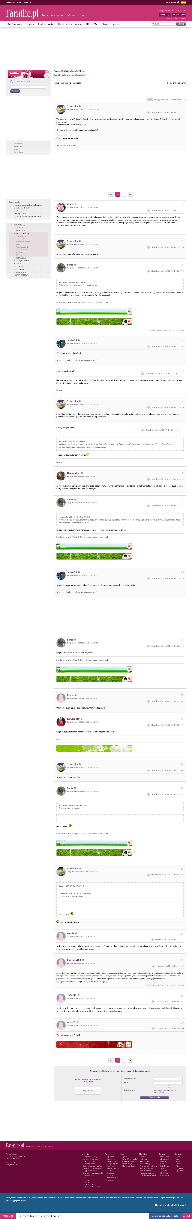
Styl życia (104, 24)
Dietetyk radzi (21, 236)
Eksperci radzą (112, 1161)
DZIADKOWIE (19, 266)
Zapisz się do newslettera (176, 18)
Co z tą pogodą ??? (20, 211)
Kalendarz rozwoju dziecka (92, 1173)
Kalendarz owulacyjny (90, 1157)
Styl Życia (164, 1173)
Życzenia (179, 1168)
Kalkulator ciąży (88, 1164)
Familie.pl (30, 24)
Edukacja (86, 1180)
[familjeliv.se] (183, 3)
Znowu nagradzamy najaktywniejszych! (27, 216)
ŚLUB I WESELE (20, 258)
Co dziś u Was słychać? (22, 208)
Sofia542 (72, 995)
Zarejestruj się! (87, 1090)
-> (130, 194)
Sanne (70, 695)
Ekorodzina (110, 1159)
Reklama (143, 1159)
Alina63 (71, 1022)
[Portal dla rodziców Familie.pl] (22, 18)
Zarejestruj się (178, 14)
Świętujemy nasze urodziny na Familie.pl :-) (29, 205)
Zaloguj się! (165, 14)
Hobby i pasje (127, 1164)
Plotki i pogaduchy (22, 247)
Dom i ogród (20, 239)
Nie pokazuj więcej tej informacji (170, 1205)
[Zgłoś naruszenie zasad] (148, 112)
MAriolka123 (74, 960)
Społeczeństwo (128, 1161)
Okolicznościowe (128, 1166)
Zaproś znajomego (147, 1168)
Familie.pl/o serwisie (23, 241)
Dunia (70, 204)
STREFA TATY (19, 269)
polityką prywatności (16, 1200)
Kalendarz (86, 1182)
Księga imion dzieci (89, 1171)
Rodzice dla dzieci (89, 1184)
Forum (57, 71)
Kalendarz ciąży (88, 1161)
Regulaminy (144, 1161)
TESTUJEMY (91, 24)
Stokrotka (72, 106)
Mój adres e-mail (130, 1079)
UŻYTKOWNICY (20, 272)
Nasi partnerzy (146, 1171)
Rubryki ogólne (112, 1164)
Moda (18, 244)
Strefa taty (110, 1175)
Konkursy (116, 24)
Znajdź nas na (170, 2)
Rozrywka (19, 252)
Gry (84, 1178)
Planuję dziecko (65, 24)
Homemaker (73, 473)
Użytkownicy (111, 1178)
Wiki (177, 1166)
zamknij (186, 1216)
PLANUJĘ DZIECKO (21, 261)
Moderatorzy (145, 1164)
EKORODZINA (19, 228)
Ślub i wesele (111, 1166)
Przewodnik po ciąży (90, 1159)
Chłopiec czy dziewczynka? (92, 1168)
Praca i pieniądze (22, 250)
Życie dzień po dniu (129, 1159)
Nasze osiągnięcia (147, 1173)
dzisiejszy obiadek (20, 213)
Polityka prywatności (148, 1175)
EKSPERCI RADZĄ (21, 230)
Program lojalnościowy (148, 1166)
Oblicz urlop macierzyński (92, 1166)
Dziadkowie (110, 1173)
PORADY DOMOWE (21, 275)
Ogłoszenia (110, 1157)
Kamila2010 (73, 718)
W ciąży (51, 24)
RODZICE (17, 264)
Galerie (179, 1164)
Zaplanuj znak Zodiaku (91, 1187)
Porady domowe (112, 1180)
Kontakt (143, 1157)
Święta (162, 1168)
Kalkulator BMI (88, 1175)
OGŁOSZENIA (19, 225)
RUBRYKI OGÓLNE (69, 71)
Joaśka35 (72, 340)
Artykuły (179, 1161)
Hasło (126, 1083)
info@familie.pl (11, 1165)
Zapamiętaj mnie (129, 1090)
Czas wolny (164, 1175)
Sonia (70, 264)
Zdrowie (78, 24)
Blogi (178, 1159)
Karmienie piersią (15, 24)
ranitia (71, 933)
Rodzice (41, 24)
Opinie (124, 1157)
